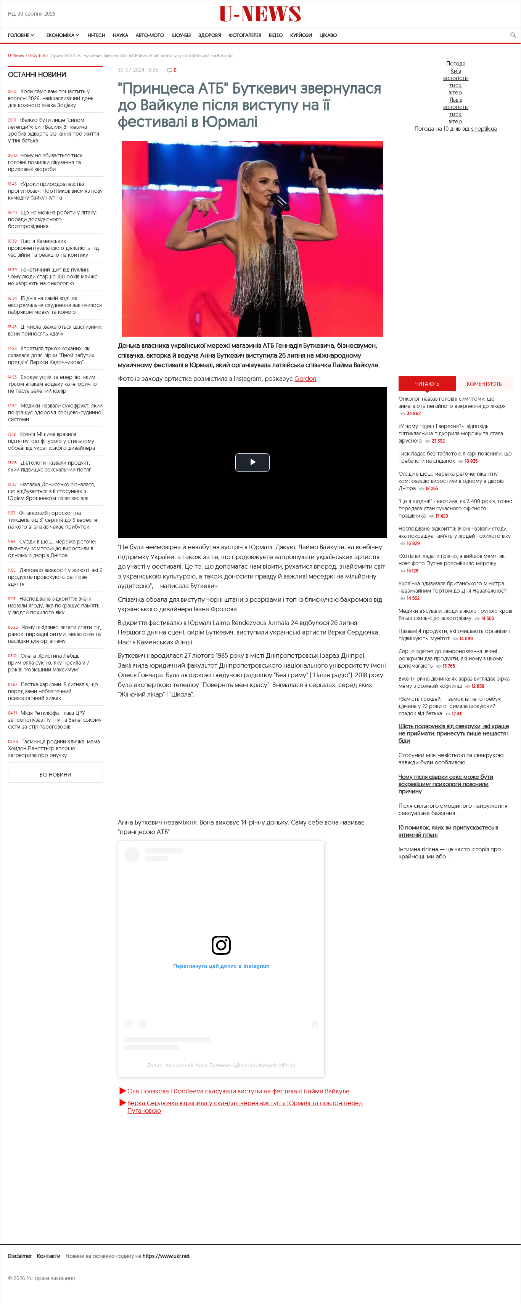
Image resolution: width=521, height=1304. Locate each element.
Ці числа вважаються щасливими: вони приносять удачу (55, 330)
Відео (276, 35)
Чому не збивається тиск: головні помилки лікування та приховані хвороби (46, 162)
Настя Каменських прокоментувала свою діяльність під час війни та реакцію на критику (53, 248)
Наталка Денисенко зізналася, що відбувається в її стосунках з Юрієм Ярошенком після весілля (51, 491)
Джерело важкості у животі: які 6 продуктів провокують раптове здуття (55, 577)
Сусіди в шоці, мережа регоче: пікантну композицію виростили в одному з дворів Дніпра (52, 548)
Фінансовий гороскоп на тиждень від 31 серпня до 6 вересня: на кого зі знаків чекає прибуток (53, 520)
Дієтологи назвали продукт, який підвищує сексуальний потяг (49, 466)
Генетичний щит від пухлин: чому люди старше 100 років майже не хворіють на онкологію (53, 276)
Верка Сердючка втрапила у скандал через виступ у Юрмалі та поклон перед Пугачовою (245, 1106)
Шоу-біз (181, 35)
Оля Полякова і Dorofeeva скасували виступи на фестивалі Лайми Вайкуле (238, 1091)
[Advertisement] (242, 762)
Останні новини (37, 74)
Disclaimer (20, 1256)
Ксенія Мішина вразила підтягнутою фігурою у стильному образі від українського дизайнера (51, 441)
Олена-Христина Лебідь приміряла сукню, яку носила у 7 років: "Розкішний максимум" (48, 662)
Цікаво (328, 35)
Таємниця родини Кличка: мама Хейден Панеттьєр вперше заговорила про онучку (54, 748)
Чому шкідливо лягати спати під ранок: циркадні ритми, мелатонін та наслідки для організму (54, 634)
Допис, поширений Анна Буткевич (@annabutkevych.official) (221, 1065)
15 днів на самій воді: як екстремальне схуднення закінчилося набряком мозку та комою (55, 305)
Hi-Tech (96, 35)
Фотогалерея (245, 35)
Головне (18, 35)
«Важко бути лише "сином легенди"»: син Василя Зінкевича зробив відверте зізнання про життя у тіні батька (53, 130)
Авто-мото (150, 35)
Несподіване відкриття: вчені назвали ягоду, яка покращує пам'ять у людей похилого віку (54, 605)
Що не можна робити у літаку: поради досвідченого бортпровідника (52, 219)
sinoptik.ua (484, 128)
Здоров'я (209, 35)
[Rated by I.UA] (25, 1293)
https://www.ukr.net (166, 1256)
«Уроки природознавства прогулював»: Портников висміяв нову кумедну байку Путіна (55, 191)
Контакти (48, 1256)
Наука (120, 35)
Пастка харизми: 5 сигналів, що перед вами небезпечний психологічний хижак (53, 691)
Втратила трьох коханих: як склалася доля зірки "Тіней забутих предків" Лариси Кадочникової (51, 355)
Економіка (60, 35)
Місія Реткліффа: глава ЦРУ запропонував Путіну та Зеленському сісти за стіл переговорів (54, 720)
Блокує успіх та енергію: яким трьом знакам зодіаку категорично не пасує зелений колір (52, 384)
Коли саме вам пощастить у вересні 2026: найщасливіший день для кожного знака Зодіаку (50, 98)
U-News (16, 55)
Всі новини (55, 774)
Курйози (301, 35)
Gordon (305, 378)
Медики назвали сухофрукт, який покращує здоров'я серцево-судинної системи (55, 412)
